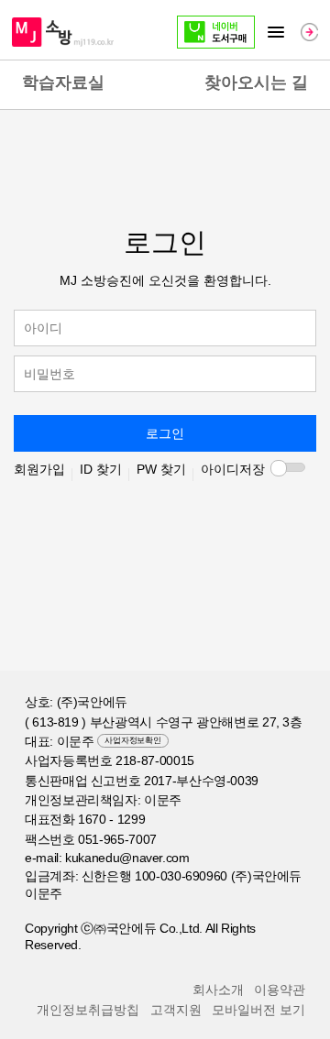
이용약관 (279, 989)
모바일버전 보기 (258, 1009)
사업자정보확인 (132, 740)
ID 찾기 (101, 469)
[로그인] (309, 32)
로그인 (165, 433)
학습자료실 (63, 82)
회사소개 (218, 989)
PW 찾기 (161, 469)
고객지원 (176, 1009)
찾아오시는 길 (256, 82)
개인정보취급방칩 (88, 1009)
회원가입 (39, 469)
